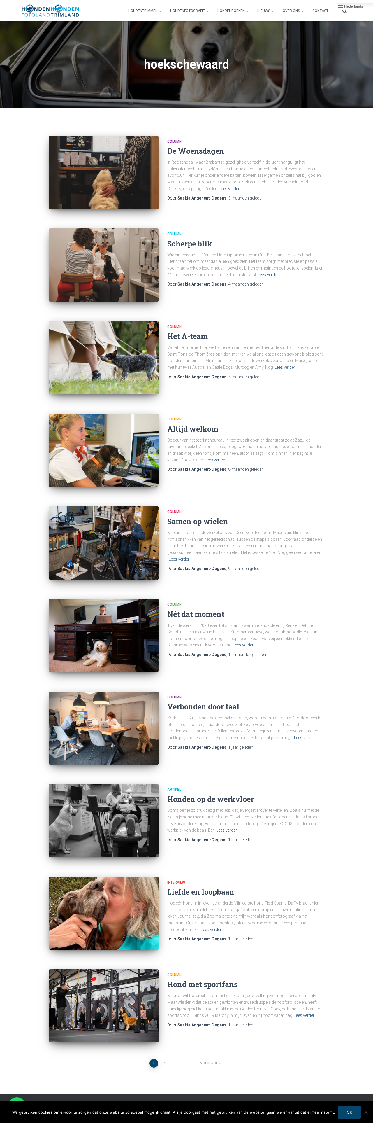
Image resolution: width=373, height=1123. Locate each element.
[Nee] (366, 1112)
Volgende (209, 1063)
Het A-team (187, 336)
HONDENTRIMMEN (143, 11)
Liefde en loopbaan (200, 892)
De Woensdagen (195, 151)
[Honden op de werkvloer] (104, 820)
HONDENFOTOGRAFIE (188, 11)
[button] (160, 11)
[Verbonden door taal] (104, 728)
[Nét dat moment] (104, 635)
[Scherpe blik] (104, 265)
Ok (349, 1112)
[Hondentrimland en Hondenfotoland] (50, 10)
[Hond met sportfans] (104, 1005)
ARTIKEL (174, 790)
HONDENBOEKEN (231, 11)
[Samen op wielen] (104, 543)
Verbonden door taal (203, 706)
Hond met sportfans (202, 984)
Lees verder (229, 188)
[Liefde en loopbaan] (104, 913)
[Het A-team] (104, 357)
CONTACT (320, 11)
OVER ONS (292, 11)
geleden (246, 198)
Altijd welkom (192, 429)
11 (189, 1063)
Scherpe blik (189, 244)
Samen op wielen (197, 521)
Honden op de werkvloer (210, 799)
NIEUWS (264, 11)
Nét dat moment (195, 614)
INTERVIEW (176, 882)
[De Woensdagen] (104, 172)
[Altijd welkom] (104, 450)
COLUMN (174, 141)
